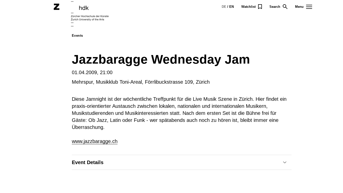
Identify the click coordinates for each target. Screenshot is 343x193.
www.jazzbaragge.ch (95, 141)
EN (231, 7)
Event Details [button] (87, 162)
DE (224, 7)
